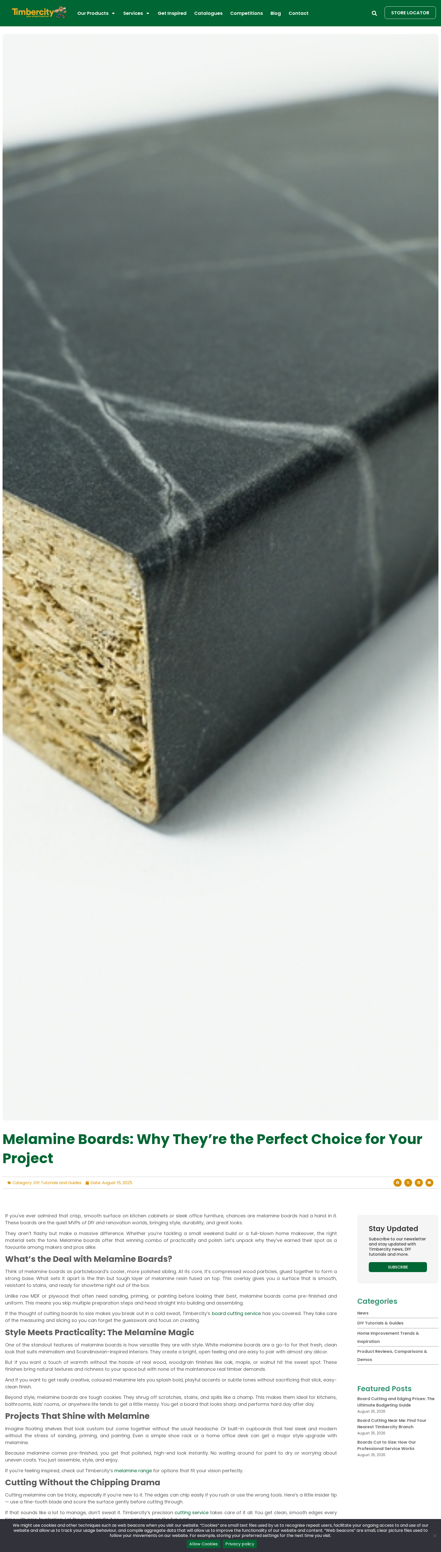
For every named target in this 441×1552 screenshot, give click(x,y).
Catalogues (208, 13)
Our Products (92, 13)
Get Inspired (172, 13)
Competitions (246, 13)
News (363, 1313)
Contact (299, 13)
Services (133, 13)
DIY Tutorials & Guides (380, 1323)
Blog (276, 13)
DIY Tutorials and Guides (57, 1183)
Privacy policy (239, 1544)
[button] (374, 13)
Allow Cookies (203, 1544)
